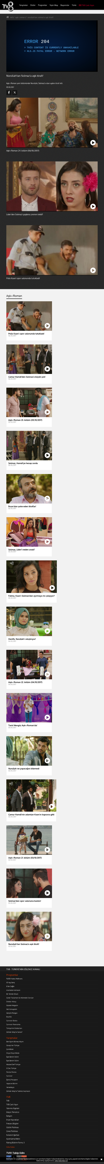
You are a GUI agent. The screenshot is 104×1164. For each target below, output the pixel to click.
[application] (52, 582)
